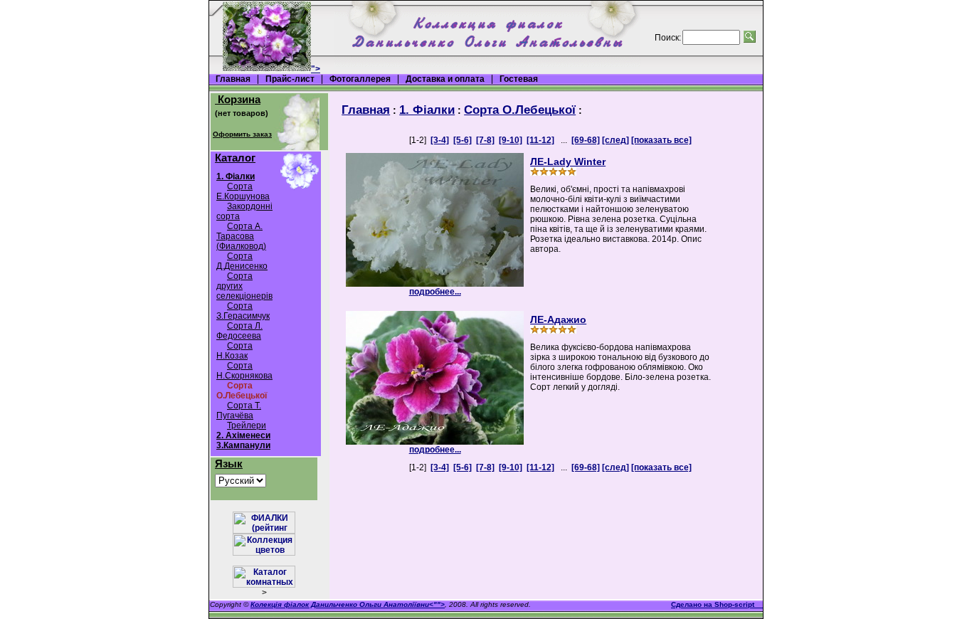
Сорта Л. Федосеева (239, 331)
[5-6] (462, 140)
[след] (615, 140)
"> (315, 69)
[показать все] (661, 140)
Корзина (237, 99)
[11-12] (540, 140)
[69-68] (585, 140)
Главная (366, 109)
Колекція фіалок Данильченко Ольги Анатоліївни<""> (347, 604)
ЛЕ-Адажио (558, 319)
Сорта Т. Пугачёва (238, 410)
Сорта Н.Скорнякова (244, 371)
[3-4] (439, 140)
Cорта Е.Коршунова (243, 191)
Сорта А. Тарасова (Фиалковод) (241, 236)
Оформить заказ (242, 134)
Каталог (235, 158)
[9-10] (510, 140)
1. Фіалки (235, 176)
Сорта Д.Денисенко (242, 261)
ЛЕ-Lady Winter (568, 161)
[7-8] (485, 140)
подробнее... (435, 292)
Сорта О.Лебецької (520, 109)
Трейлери (246, 425)
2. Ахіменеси (243, 435)
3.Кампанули (243, 445)
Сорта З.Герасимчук (243, 311)
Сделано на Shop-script (717, 604)
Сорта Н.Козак (234, 351)
